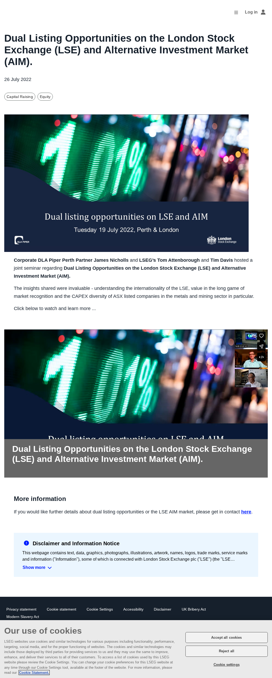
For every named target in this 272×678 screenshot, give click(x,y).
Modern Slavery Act (22, 617)
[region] (136, 649)
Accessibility (133, 609)
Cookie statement (61, 609)
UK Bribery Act (194, 609)
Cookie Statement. (34, 673)
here (246, 511)
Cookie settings (227, 665)
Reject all (226, 651)
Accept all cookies (226, 638)
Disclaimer (162, 609)
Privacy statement (21, 609)
